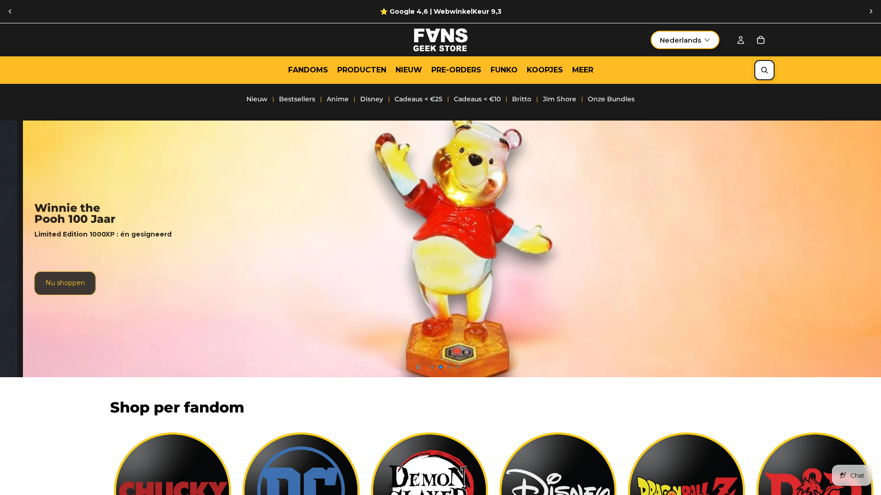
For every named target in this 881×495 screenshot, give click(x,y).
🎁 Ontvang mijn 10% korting (509, 307)
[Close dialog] (562, 185)
